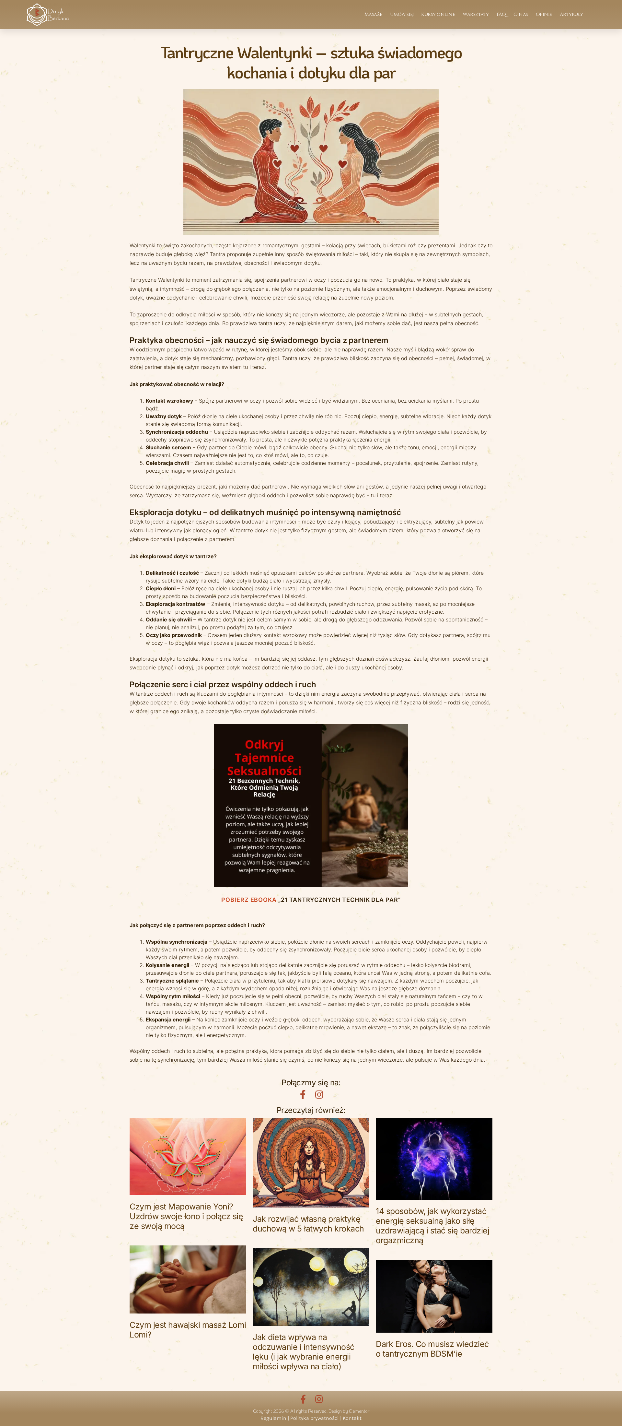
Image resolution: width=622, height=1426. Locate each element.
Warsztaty (476, 14)
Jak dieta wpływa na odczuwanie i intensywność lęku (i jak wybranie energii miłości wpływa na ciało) (303, 1351)
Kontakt (352, 1418)
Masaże (373, 14)
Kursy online (438, 14)
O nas (520, 14)
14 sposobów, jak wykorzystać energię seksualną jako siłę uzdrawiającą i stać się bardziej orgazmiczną (432, 1225)
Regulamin (273, 1418)
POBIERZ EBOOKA (249, 899)
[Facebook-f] (302, 1094)
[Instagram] (319, 1094)
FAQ (501, 14)
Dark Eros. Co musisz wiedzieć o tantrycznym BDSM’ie (432, 1349)
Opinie (544, 14)
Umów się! (402, 14)
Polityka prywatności (314, 1418)
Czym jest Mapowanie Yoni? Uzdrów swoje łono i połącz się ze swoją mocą (186, 1216)
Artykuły (571, 14)
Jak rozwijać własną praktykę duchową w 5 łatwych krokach (308, 1223)
